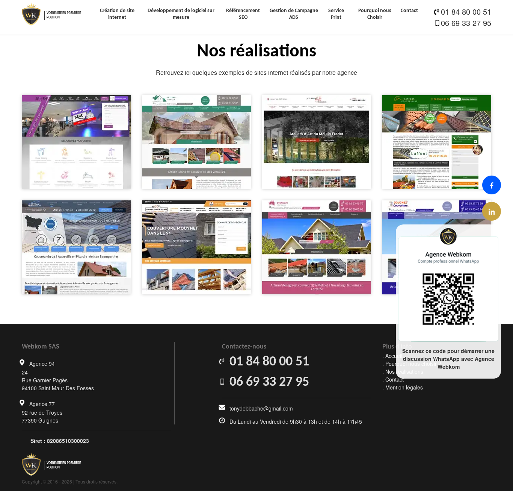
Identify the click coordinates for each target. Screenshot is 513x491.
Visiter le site (78, 153)
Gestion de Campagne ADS (294, 14)
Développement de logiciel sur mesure (181, 14)
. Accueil (392, 355)
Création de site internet (117, 14)
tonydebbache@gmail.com (261, 408)
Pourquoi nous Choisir (374, 14)
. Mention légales (402, 387)
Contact (409, 11)
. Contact (393, 379)
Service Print (336, 14)
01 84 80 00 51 (466, 11)
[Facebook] (491, 185)
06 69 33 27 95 (466, 22)
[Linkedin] (491, 211)
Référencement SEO (243, 14)
